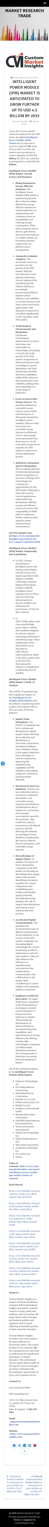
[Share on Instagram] (29, 1445)
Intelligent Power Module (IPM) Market (20, 699)
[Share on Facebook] (14, 1445)
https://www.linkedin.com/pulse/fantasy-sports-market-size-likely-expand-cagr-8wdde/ (24, 1246)
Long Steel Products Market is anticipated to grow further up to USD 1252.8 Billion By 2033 (15, 1484)
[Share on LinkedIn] (24, 1445)
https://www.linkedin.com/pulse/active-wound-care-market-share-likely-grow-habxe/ (24, 1258)
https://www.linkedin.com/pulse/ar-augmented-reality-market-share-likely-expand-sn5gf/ (24, 1220)
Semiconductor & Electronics (26, 77)
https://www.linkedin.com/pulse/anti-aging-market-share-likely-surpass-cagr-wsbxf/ (24, 1233)
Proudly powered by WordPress (24, 1516)
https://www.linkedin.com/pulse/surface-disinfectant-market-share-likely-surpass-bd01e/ (24, 1271)
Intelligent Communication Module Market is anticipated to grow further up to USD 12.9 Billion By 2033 (33, 1485)
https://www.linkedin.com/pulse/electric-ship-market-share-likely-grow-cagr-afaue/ (24, 1283)
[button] (45, 3)
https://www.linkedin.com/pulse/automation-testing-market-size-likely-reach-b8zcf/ (24, 1206)
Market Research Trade (24, 13)
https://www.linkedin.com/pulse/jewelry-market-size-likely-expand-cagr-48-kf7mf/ (24, 1193)
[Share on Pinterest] (35, 1445)
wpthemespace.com (24, 1522)
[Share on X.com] (19, 1445)
